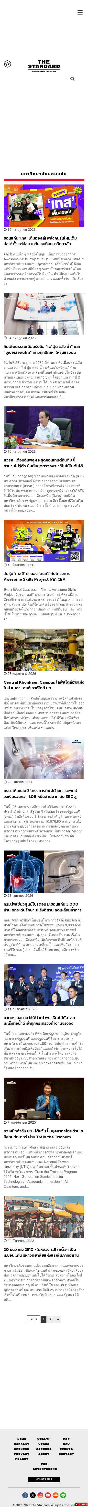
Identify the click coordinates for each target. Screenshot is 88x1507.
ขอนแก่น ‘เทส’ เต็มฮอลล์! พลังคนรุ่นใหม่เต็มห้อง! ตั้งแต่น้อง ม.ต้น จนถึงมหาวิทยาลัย (40, 240)
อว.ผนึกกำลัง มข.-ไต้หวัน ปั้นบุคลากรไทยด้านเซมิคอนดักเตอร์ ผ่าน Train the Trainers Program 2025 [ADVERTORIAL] (43, 1133)
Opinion (21, 1449)
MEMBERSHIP (44, 1479)
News (21, 1439)
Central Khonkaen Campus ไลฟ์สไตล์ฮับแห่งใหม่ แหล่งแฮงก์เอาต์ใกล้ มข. (44, 684)
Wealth (44, 1439)
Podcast (21, 1444)
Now (66, 1444)
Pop (66, 1439)
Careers (44, 1449)
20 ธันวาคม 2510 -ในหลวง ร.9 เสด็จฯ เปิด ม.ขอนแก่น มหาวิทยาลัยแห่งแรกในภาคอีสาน (41, 1252)
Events (66, 1449)
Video (43, 1444)
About (43, 1454)
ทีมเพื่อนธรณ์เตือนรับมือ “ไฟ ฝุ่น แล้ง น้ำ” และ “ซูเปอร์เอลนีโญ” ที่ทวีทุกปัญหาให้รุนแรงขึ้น (42, 349)
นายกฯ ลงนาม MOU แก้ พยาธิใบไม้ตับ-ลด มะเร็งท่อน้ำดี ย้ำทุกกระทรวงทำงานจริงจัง (39, 1020)
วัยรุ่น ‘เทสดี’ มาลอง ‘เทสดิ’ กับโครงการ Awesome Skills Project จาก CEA (37, 576)
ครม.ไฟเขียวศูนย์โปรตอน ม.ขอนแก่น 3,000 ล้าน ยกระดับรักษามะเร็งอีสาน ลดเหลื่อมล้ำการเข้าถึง (43, 906)
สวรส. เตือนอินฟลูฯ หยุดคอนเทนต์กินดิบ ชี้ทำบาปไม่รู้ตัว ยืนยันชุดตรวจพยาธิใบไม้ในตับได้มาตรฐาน (43, 462)
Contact (66, 1454)
